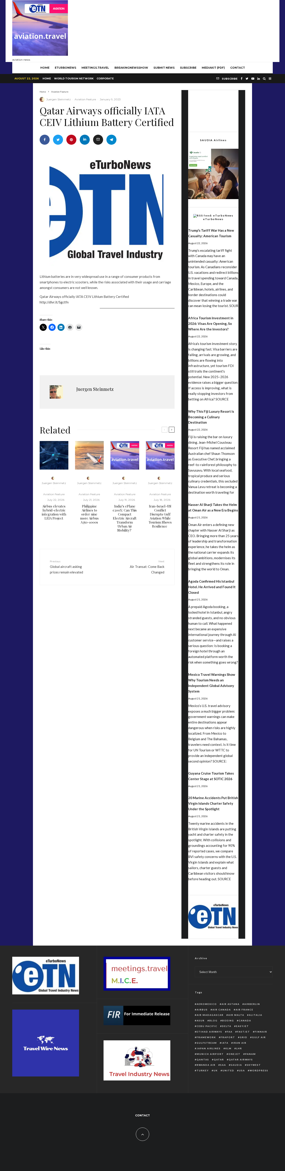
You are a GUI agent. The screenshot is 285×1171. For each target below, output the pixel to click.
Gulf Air (259, 1037)
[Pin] (71, 140)
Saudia (236, 1065)
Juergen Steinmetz (58, 99)
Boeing (228, 1020)
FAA (229, 1031)
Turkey (203, 1070)
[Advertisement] (192, 30)
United (228, 1070)
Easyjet (242, 1026)
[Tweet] (58, 140)
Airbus (202, 1009)
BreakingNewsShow (131, 67)
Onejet (234, 1054)
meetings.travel (95, 67)
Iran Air (239, 1042)
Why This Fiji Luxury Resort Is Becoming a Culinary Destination (211, 417)
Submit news (164, 67)
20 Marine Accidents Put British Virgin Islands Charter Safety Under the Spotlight (213, 803)
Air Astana (231, 1004)
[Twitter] (247, 78)
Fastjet (243, 1031)
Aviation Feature (85, 99)
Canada (245, 1020)
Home (47, 78)
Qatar (219, 1059)
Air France (244, 1009)
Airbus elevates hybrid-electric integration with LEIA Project (54, 512)
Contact (237, 67)
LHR (239, 1048)
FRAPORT (228, 1037)
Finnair (261, 1031)
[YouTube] (253, 78)
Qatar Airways (241, 1059)
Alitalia (255, 1015)
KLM (228, 1048)
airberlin (252, 1004)
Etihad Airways (209, 1031)
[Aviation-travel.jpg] (124, 455)
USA (242, 1070)
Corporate (105, 78)
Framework (206, 1037)
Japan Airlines (209, 1048)
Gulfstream (207, 1042)
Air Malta (236, 1015)
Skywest (254, 1065)
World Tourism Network (74, 78)
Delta (226, 1026)
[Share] (45, 140)
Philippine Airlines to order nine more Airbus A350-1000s (89, 514)
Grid (243, 1037)
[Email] (98, 140)
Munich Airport (210, 1054)
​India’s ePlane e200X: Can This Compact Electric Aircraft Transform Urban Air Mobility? (125, 518)
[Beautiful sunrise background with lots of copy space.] (89, 455)
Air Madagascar (210, 1015)
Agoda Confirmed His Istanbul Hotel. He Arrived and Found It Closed (212, 586)
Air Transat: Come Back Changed (147, 567)
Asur (201, 1020)
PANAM (250, 1054)
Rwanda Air (206, 1065)
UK (216, 1070)
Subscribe (188, 67)
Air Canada (221, 1009)
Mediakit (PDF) (213, 67)
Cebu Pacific (207, 1026)
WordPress (259, 1070)
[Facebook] (241, 78)
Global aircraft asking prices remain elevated (66, 567)
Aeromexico (207, 1004)
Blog (213, 1020)
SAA (223, 1065)
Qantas (203, 1059)
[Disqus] (107, 657)
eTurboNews (65, 67)
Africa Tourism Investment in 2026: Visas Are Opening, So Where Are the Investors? (210, 323)
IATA (225, 1042)
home (44, 67)
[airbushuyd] (54, 455)
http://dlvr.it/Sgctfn (54, 302)
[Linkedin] (258, 78)
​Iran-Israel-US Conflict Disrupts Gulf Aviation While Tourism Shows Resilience (160, 516)
